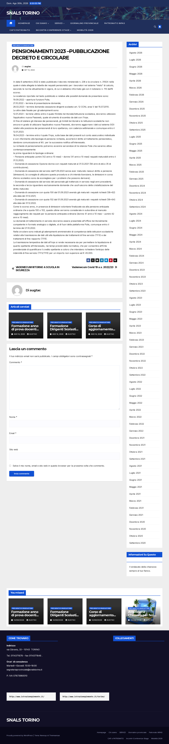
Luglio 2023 (135, 304)
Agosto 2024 (135, 213)
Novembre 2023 (137, 276)
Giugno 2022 (135, 396)
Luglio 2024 (135, 220)
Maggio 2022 (135, 403)
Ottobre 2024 (136, 199)
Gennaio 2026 (136, 101)
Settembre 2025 (137, 129)
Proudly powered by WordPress (20, 735)
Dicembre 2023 (137, 269)
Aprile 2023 (135, 326)
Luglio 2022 (135, 389)
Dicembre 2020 (137, 522)
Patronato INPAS (114, 23)
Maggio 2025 (135, 150)
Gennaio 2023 (136, 347)
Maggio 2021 (135, 487)
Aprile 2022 (135, 410)
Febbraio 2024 (136, 255)
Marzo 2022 (135, 417)
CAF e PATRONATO (20, 30)
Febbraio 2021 (136, 508)
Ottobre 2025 (136, 122)
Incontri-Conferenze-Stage (53, 30)
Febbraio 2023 (136, 340)
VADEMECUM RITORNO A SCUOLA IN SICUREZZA (37, 269)
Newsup (43, 735)
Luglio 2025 (135, 136)
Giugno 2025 (135, 143)
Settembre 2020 (137, 543)
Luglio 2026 (135, 59)
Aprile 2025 (135, 157)
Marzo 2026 (135, 87)
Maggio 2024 (136, 234)
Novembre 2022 (137, 361)
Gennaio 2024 (136, 262)
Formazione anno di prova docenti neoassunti (24, 329)
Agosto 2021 (135, 466)
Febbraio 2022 (136, 424)
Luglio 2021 (135, 473)
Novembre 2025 (137, 115)
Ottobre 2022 (136, 368)
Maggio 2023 (135, 318)
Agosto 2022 (135, 382)
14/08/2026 (19, 620)
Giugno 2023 (135, 311)
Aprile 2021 (135, 494)
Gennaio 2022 (136, 431)
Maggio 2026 (135, 73)
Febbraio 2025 (136, 171)
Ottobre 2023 (136, 283)
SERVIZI (59, 23)
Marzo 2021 (135, 501)
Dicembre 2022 (137, 354)
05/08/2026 (136, 620)
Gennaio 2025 (136, 178)
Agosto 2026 (135, 52)
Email (12, 433)
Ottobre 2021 (135, 452)
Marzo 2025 (135, 164)
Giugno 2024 (135, 227)
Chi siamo (42, 23)
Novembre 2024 (137, 192)
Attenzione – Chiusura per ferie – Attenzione (142, 615)
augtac (27, 66)
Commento (15, 362)
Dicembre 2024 (137, 185)
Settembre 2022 (137, 375)
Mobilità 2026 (85, 30)
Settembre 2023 (137, 290)
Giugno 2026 (135, 66)
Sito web (13, 449)
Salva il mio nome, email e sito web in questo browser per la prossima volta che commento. (59, 465)
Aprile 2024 (135, 241)
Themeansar (54, 735)
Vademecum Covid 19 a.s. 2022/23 (92, 267)
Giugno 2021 (135, 480)
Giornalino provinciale (84, 23)
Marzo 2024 (135, 248)
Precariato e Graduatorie (23, 45)
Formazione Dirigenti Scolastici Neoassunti (64, 329)
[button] (155, 26)
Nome (13, 417)
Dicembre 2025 (137, 108)
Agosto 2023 (135, 297)
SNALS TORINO (23, 13)
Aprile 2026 (135, 80)
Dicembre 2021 (137, 438)
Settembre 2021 (137, 459)
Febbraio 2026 (136, 94)
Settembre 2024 (137, 206)
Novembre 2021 (137, 445)
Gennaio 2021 (136, 515)
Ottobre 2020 (136, 536)
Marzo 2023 (135, 333)
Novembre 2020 (137, 529)
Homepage (24, 23)
